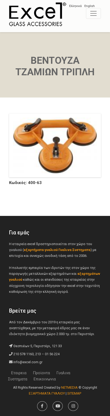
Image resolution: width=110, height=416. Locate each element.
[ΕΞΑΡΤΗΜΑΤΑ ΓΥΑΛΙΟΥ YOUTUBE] (58, 406)
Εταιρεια (18, 372)
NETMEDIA (69, 387)
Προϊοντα (41, 372)
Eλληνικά (75, 6)
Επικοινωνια (45, 379)
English (89, 6)
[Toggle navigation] (93, 13)
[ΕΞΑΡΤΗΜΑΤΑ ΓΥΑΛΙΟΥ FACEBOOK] (42, 406)
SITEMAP (74, 393)
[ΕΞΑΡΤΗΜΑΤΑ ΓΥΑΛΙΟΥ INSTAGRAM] (73, 406)
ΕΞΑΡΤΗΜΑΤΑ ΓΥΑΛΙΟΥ (37, 14)
